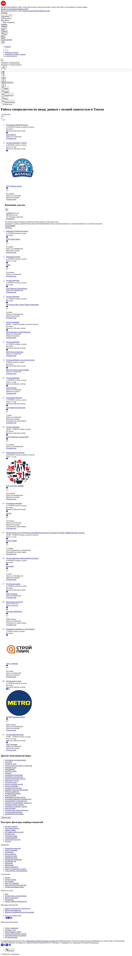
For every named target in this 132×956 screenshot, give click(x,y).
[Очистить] (4, 67)
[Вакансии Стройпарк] (68, 649)
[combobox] (10, 63)
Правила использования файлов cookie (36, 11)
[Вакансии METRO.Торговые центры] (68, 703)
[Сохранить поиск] (3, 73)
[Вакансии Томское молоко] (68, 168)
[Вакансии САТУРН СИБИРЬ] (68, 472)
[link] (4, 31)
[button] (3, 36)
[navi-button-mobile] (3, 42)
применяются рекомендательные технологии (42, 941)
